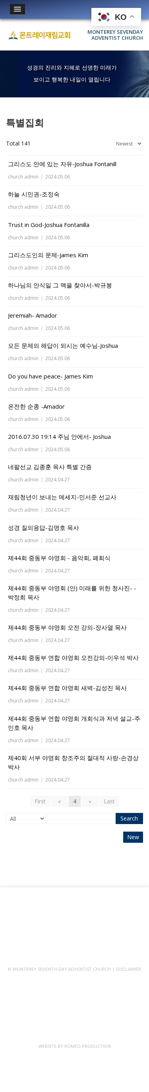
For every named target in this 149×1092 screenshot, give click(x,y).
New (133, 837)
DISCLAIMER (128, 969)
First (40, 801)
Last (109, 801)
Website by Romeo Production (75, 1046)
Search (129, 818)
